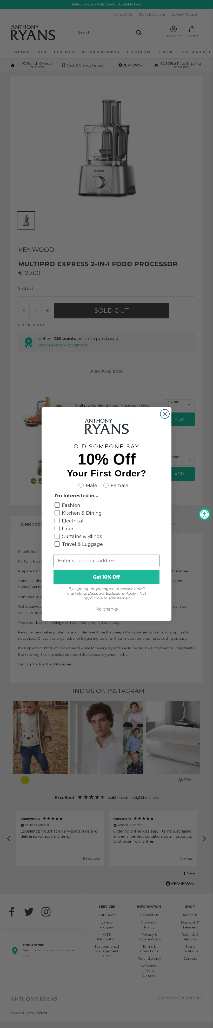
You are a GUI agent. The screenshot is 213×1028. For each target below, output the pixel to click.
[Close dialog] (164, 413)
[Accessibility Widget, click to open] (204, 514)
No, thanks (107, 609)
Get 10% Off (106, 577)
